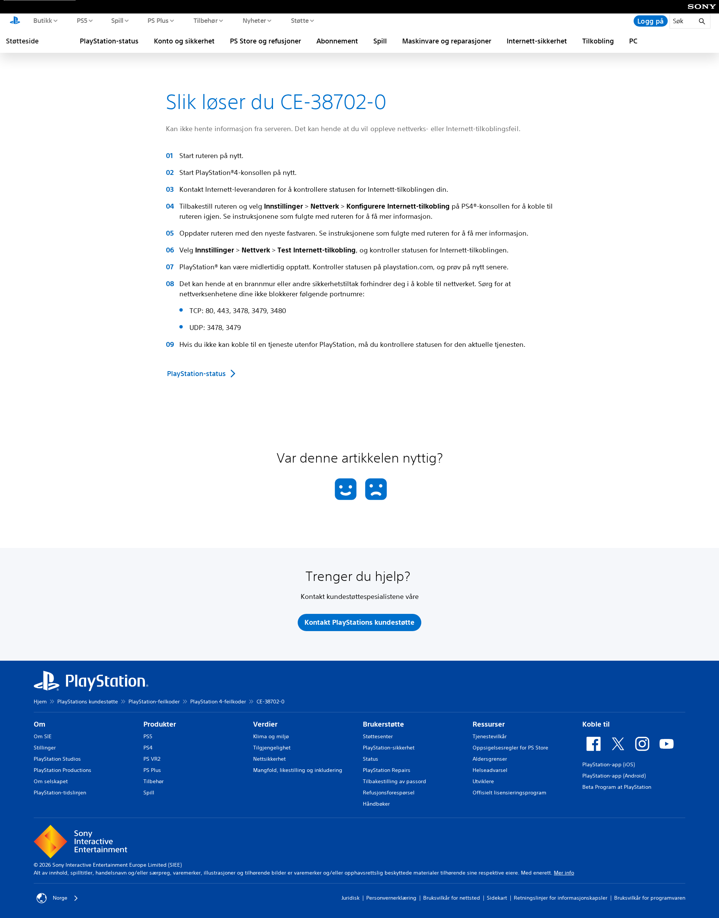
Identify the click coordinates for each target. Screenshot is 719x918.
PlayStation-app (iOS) (608, 764)
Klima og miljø (271, 736)
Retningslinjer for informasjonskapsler (560, 897)
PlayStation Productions (62, 770)
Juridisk (351, 897)
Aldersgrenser (490, 758)
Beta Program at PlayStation (616, 787)
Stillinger (45, 747)
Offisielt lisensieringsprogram (509, 792)
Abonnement (337, 41)
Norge (60, 898)
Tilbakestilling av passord (394, 781)
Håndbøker (376, 803)
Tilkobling (598, 41)
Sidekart (497, 897)
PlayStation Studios (57, 758)
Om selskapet (51, 781)
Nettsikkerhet (269, 758)
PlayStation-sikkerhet (389, 747)
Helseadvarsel (490, 770)
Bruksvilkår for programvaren (649, 897)
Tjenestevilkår (490, 736)
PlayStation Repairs (386, 770)
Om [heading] (39, 724)
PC (633, 41)
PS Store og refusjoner (265, 41)
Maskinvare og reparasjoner (446, 41)
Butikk (42, 20)
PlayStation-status (109, 41)
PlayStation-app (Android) (614, 775)
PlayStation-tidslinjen (60, 792)
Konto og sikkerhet (184, 41)
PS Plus (158, 20)
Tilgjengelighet (272, 747)
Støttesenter (378, 736)
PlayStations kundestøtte (87, 701)
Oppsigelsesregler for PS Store (510, 747)
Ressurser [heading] (489, 724)
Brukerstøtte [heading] (383, 724)
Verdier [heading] (265, 724)
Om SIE (43, 736)
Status (370, 758)
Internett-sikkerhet (537, 41)
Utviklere (483, 781)
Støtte (300, 20)
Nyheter (254, 20)
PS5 (81, 20)
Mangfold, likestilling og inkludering (297, 770)
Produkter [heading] (159, 724)
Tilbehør (205, 20)
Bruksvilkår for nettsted (451, 897)
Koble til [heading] (596, 724)
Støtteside (22, 41)
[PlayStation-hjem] (15, 21)
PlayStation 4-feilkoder (218, 701)
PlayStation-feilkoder (154, 701)
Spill (117, 20)
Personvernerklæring (391, 897)
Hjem (40, 701)
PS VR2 (151, 758)
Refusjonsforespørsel (389, 792)
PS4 (147, 747)
